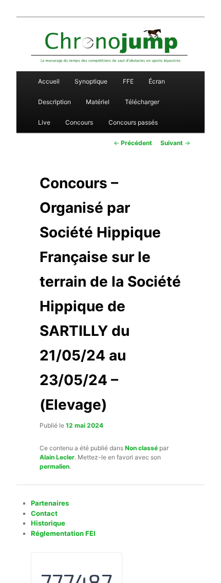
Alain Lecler (57, 457)
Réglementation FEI (63, 533)
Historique (48, 523)
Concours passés (133, 122)
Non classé (141, 448)
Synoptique (91, 81)
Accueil (49, 81)
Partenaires (50, 503)
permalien (54, 466)
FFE (128, 81)
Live (44, 122)
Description (54, 102)
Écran (157, 81)
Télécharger (142, 102)
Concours (79, 122)
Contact (44, 513)
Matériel (97, 102)
